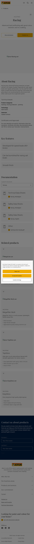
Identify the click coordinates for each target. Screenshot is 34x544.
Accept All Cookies (17, 275)
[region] (17, 272)
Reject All (17, 271)
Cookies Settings (17, 280)
